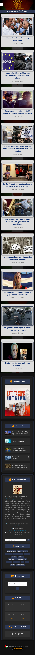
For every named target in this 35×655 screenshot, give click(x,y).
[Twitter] (15, 633)
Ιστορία (9, 562)
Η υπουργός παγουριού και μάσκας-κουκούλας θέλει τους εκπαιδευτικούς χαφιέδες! (17, 148)
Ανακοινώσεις (23, 551)
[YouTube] (22, 633)
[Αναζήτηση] (28, 540)
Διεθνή (14, 556)
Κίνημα (16, 562)
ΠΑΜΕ (13, 565)
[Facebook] (12, 633)
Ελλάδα (21, 556)
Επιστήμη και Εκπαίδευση (17, 559)
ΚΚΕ (22, 562)
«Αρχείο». (17, 526)
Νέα (27, 562)
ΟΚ (17, 589)
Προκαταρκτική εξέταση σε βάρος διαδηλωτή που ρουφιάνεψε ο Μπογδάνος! (17, 221)
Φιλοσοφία (20, 565)
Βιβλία (27, 554)
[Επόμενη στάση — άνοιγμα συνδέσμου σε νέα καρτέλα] (17, 400)
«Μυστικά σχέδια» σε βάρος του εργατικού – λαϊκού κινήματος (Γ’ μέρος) (17, 75)
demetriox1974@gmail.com (17, 530)
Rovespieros (11, 551)
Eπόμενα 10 (18, 648)
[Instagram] (19, 633)
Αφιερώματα (18, 554)
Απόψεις (9, 554)
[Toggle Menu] (1, 4)
